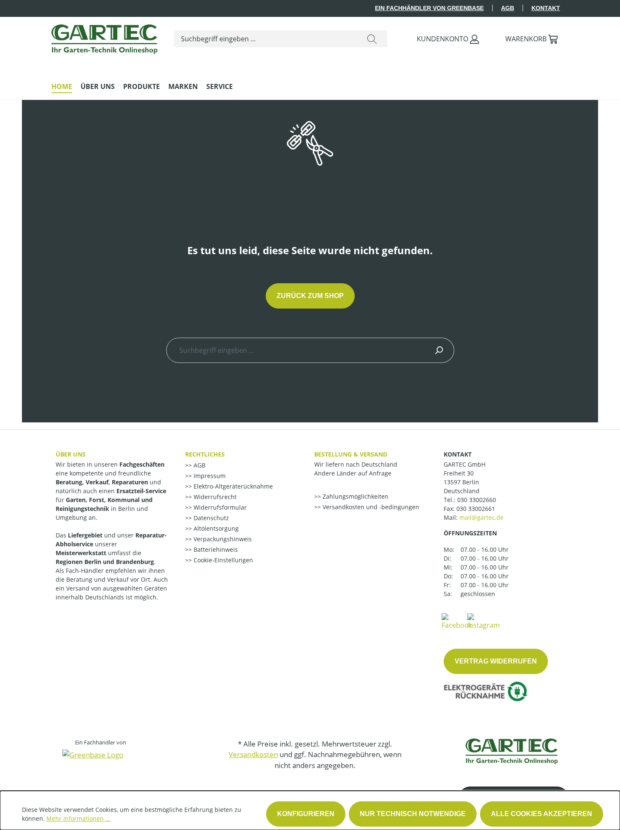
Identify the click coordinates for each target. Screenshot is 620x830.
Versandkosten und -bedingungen (370, 507)
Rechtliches (205, 454)
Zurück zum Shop (310, 295)
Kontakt (545, 8)
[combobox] (265, 38)
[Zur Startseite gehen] (104, 37)
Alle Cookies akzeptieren (541, 813)
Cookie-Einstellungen (222, 560)
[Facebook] (457, 621)
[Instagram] (483, 621)
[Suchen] (372, 38)
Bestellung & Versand (350, 454)
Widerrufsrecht (214, 497)
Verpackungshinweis (222, 539)
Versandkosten (253, 754)
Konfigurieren (305, 813)
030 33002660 (476, 500)
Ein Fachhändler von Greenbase (429, 8)
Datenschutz (210, 518)
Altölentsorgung (215, 528)
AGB (507, 8)
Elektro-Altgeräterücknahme (232, 486)
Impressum (209, 476)
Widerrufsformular (219, 507)
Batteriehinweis (215, 549)
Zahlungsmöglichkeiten (354, 496)
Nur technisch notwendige (413, 813)
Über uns (71, 454)
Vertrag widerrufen (496, 661)
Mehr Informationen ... (78, 818)
